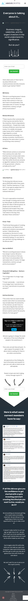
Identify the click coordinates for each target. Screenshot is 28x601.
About (13, 593)
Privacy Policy (13, 598)
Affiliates (13, 596)
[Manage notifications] (3, 598)
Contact (13, 595)
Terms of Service (13, 600)
